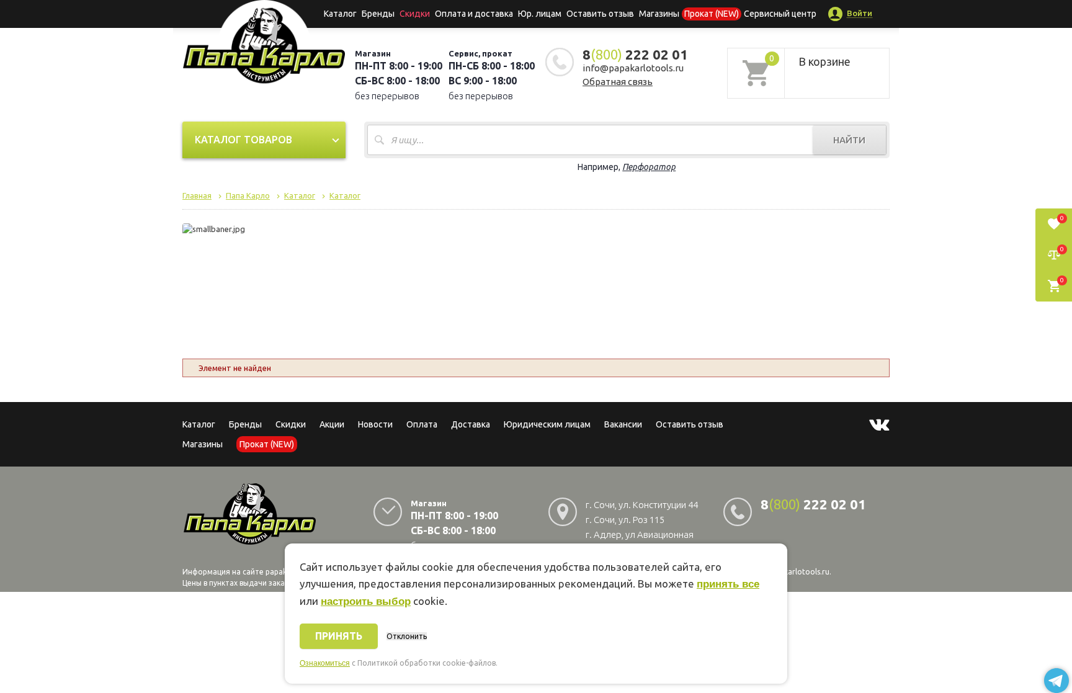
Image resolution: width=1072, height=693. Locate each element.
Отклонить (406, 636)
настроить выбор (366, 601)
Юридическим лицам (547, 424)
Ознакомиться (325, 663)
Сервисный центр (780, 14)
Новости (375, 424)
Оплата (421, 424)
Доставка (470, 424)
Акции (331, 424)
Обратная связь (618, 81)
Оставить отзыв (600, 14)
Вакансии (623, 424)
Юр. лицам (539, 14)
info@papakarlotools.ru (633, 68)
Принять (338, 636)
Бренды (378, 14)
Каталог (340, 14)
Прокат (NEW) (711, 14)
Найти (849, 140)
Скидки (290, 424)
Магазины (202, 444)
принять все (728, 584)
